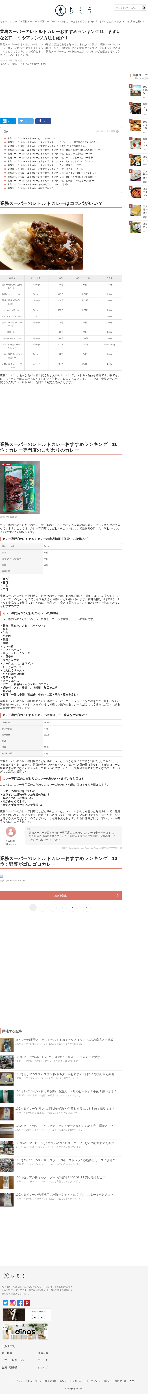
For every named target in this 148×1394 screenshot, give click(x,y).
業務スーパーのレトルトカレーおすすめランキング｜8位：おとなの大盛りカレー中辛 (50, 153)
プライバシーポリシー (101, 1381)
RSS (132, 1381)
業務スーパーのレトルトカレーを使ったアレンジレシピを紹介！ (39, 184)
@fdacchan (11, 517)
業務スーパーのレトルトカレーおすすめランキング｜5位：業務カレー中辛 (44, 165)
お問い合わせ (79, 1381)
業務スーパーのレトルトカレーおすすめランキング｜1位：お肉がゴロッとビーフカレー (51, 180)
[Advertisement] (61, 91)
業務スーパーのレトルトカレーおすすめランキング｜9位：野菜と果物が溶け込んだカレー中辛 (54, 150)
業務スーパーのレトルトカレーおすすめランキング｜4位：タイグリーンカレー (47, 169)
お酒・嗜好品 (9, 1367)
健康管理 (43, 1353)
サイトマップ (20, 1381)
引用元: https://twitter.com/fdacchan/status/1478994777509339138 (92, 848)
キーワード (35, 1381)
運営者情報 (50, 1381)
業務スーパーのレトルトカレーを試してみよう (31, 188)
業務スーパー (30, 21)
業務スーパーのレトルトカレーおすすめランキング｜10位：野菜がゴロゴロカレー (48, 146)
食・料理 (7, 1353)
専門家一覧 (120, 1381)
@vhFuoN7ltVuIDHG (16, 880)
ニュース (43, 1360)
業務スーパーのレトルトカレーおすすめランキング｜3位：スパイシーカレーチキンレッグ (52, 173)
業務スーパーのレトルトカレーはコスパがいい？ (32, 138)
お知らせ (64, 1381)
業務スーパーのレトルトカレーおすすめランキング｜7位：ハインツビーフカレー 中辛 (50, 157)
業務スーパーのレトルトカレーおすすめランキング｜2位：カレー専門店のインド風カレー (52, 177)
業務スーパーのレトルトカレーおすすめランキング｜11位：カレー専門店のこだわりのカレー (54, 142)
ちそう (3, 21)
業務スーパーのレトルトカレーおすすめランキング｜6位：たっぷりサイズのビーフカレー (52, 161)
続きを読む (61, 895)
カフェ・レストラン (13, 1360)
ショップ (15, 21)
